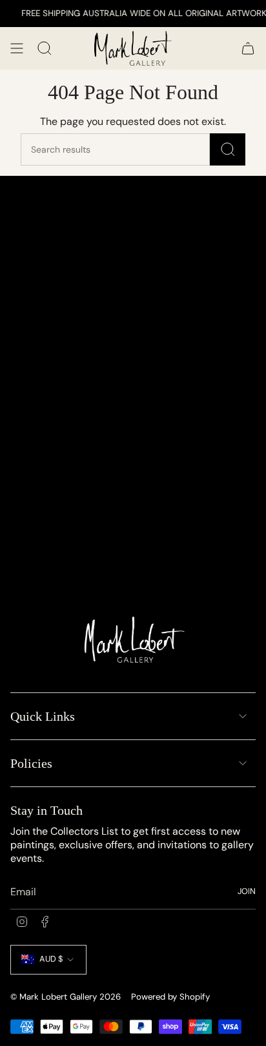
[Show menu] (17, 48)
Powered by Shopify (170, 996)
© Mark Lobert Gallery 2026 (65, 996)
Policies (31, 763)
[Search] (227, 149)
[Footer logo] (133, 643)
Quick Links (42, 716)
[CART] (247, 48)
